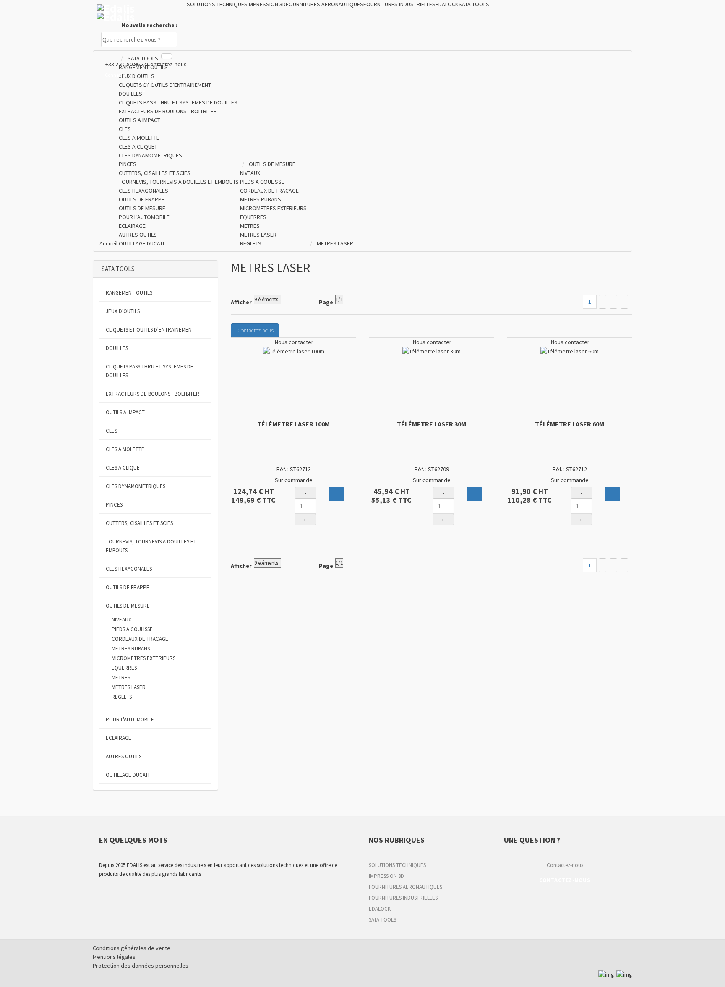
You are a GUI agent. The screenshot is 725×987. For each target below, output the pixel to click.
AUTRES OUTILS (123, 756)
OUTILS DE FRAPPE (127, 587)
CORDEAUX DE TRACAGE (140, 638)
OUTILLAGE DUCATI (127, 774)
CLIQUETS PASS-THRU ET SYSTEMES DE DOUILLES (149, 371)
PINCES (114, 504)
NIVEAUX (121, 619)
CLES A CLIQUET (124, 467)
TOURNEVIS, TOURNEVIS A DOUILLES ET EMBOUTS (151, 546)
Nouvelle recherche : (149, 25)
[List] (613, 302)
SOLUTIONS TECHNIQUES (397, 865)
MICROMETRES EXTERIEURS (143, 658)
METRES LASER (129, 687)
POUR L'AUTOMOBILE (130, 719)
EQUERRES (124, 667)
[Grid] (602, 302)
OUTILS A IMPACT (125, 412)
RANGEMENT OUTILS (129, 292)
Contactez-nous (167, 64)
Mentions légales (114, 957)
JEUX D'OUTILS (123, 311)
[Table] (624, 302)
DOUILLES (117, 348)
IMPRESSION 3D (386, 876)
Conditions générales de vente (131, 948)
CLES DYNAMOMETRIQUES (135, 486)
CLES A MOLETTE (125, 449)
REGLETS (122, 696)
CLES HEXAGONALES (129, 568)
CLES (111, 430)
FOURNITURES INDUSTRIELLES (403, 897)
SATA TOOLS (382, 919)
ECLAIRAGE (118, 738)
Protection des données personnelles (140, 965)
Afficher (241, 302)
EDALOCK (380, 908)
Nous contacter (293, 342)
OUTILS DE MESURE (128, 605)
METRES (121, 677)
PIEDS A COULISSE (132, 629)
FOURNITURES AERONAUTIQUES (405, 886)
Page (326, 302)
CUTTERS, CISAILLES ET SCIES (139, 523)
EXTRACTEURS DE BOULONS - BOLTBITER (152, 393)
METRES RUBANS (131, 648)
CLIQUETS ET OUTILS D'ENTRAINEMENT (150, 329)
